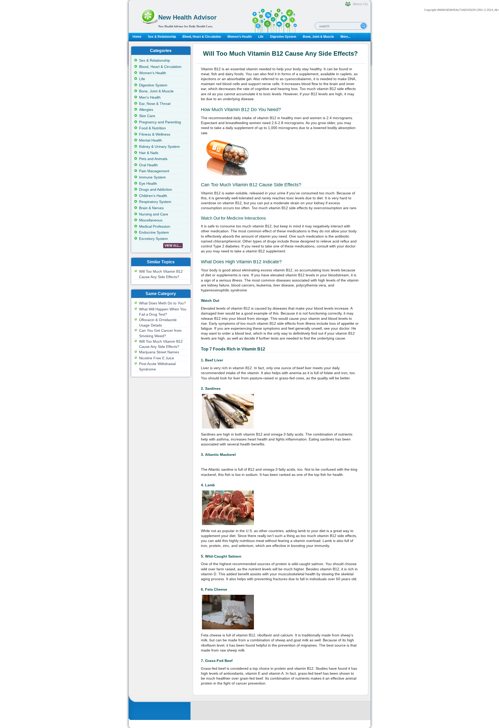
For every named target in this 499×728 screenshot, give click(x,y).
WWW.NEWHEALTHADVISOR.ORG (460, 9)
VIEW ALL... (173, 245)
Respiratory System (155, 202)
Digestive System (283, 37)
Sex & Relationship (162, 37)
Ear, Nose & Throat (154, 103)
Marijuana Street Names (159, 352)
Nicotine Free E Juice (156, 358)
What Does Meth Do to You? (162, 303)
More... (345, 37)
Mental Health (150, 140)
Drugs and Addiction (155, 189)
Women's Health (239, 37)
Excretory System (153, 239)
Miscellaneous (150, 220)
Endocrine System (154, 232)
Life (261, 37)
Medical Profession (154, 226)
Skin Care (147, 116)
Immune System (152, 177)
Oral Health (148, 165)
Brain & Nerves (151, 208)
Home (137, 37)
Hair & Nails (148, 153)
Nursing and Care (153, 214)
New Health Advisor (187, 17)
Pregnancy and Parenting (160, 122)
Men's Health (150, 97)
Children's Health (153, 196)
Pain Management (154, 171)
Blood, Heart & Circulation (201, 37)
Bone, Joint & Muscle (318, 37)
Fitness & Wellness (154, 134)
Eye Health (148, 183)
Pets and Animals (153, 159)
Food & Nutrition (152, 128)
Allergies (146, 109)
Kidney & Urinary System (159, 146)
